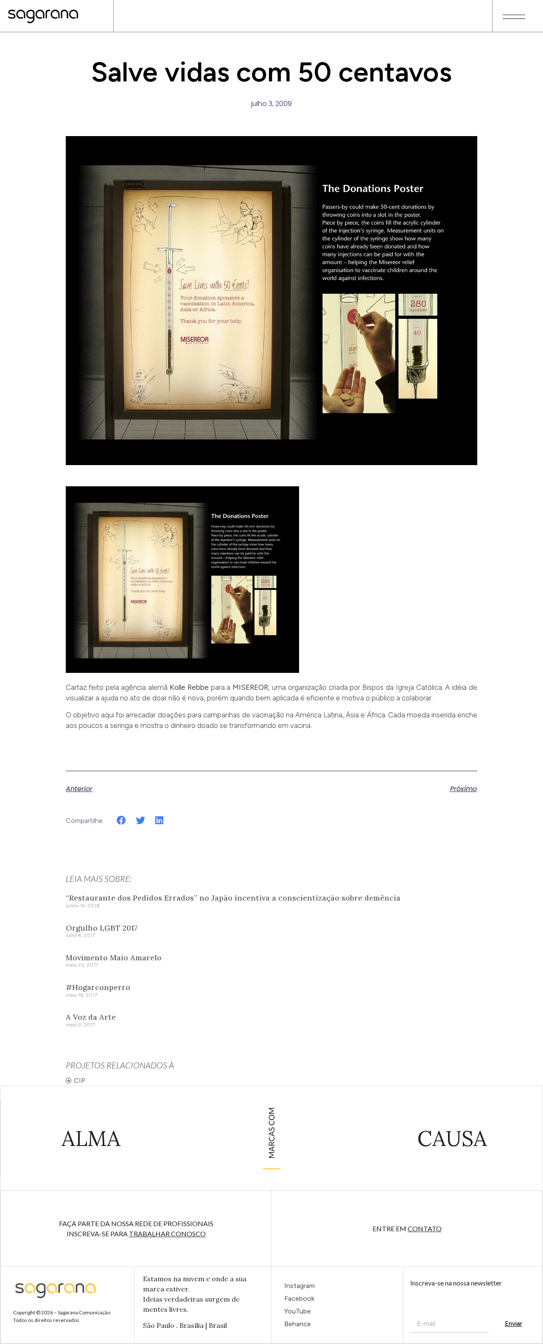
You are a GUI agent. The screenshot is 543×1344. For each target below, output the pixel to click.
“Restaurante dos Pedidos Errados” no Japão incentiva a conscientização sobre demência (233, 898)
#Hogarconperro (98, 987)
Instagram (299, 1286)
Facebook (299, 1298)
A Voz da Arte (91, 1017)
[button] (121, 820)
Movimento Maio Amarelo (114, 957)
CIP (79, 1080)
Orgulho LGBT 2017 (101, 928)
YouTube (297, 1311)
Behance (297, 1324)
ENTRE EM (407, 1228)
